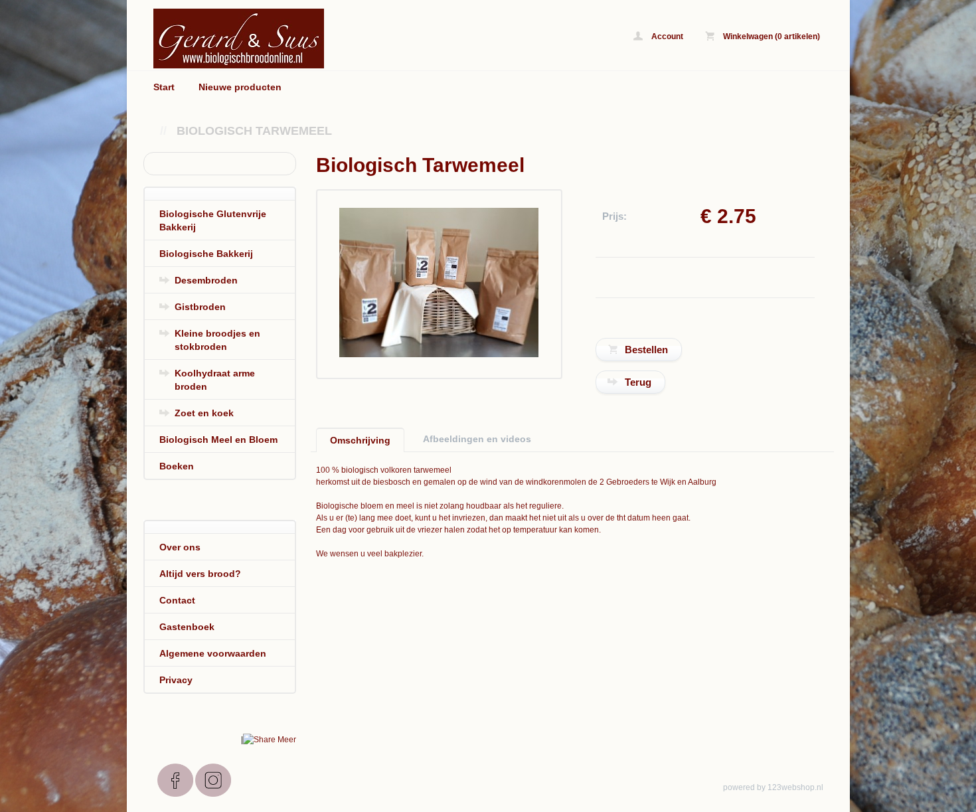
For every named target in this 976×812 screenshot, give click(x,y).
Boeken (176, 466)
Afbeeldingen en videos (477, 439)
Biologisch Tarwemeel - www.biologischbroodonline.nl (319, 38)
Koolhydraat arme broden (215, 380)
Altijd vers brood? (200, 573)
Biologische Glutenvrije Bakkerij (212, 220)
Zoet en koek (204, 413)
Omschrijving (360, 440)
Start (164, 87)
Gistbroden (200, 306)
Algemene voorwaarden (212, 653)
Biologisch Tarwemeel (254, 130)
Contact (177, 600)
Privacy (176, 680)
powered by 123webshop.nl (773, 787)
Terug (638, 382)
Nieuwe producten (240, 87)
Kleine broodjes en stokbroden (217, 340)
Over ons (180, 547)
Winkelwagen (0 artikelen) (770, 36)
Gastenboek (186, 626)
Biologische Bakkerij (206, 253)
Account (666, 36)
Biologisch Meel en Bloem (218, 439)
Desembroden (206, 280)
